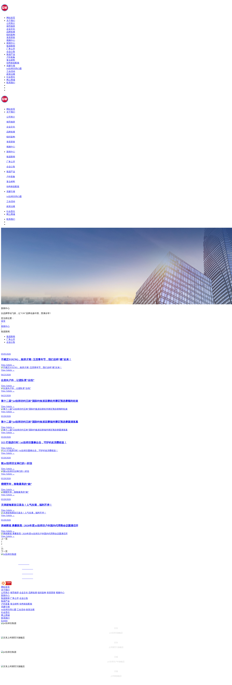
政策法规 (10, 74)
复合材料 (10, 60)
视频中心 (10, 40)
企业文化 (10, 29)
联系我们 (10, 82)
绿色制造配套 (12, 63)
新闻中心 (10, 43)
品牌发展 (10, 32)
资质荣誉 (10, 37)
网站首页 (10, 18)
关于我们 (10, 20)
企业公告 (10, 51)
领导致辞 (10, 26)
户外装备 (10, 57)
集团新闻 (10, 46)
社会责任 (10, 77)
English (4, 621)
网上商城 (10, 80)
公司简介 (10, 23)
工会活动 (10, 71)
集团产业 (10, 54)
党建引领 (10, 66)
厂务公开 (10, 49)
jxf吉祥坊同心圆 (14, 68)
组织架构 (10, 34)
